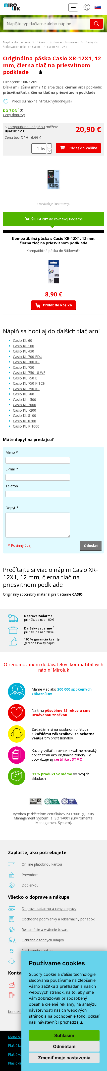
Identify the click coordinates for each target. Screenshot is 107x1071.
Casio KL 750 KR (26, 388)
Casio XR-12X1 (57, 47)
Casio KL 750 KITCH (29, 383)
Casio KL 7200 (24, 410)
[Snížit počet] (49, 151)
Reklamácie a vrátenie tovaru (45, 929)
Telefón (11, 486)
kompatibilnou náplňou (26, 126)
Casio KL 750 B (25, 378)
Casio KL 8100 (24, 415)
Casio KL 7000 (24, 404)
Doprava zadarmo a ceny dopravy (49, 908)
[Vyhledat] (96, 24)
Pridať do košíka (82, 148)
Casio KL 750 (23, 367)
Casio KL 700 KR (26, 361)
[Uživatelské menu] (86, 8)
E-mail (10, 469)
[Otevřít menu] (73, 7)
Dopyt (10, 507)
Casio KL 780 (23, 394)
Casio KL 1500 (24, 399)
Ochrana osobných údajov (43, 940)
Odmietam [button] (64, 1046)
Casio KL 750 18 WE (29, 372)
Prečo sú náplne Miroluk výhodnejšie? (42, 101)
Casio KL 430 (23, 351)
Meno (10, 452)
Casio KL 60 (22, 340)
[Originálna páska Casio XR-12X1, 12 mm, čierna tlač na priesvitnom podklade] (53, 193)
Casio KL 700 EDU (27, 356)
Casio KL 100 (23, 346)
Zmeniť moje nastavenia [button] (64, 1057)
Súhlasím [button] (64, 1035)
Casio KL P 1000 (26, 426)
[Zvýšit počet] (49, 145)
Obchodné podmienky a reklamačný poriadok (58, 919)
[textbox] (47, 24)
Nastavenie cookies (37, 950)
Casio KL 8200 (24, 421)
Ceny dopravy (14, 114)
